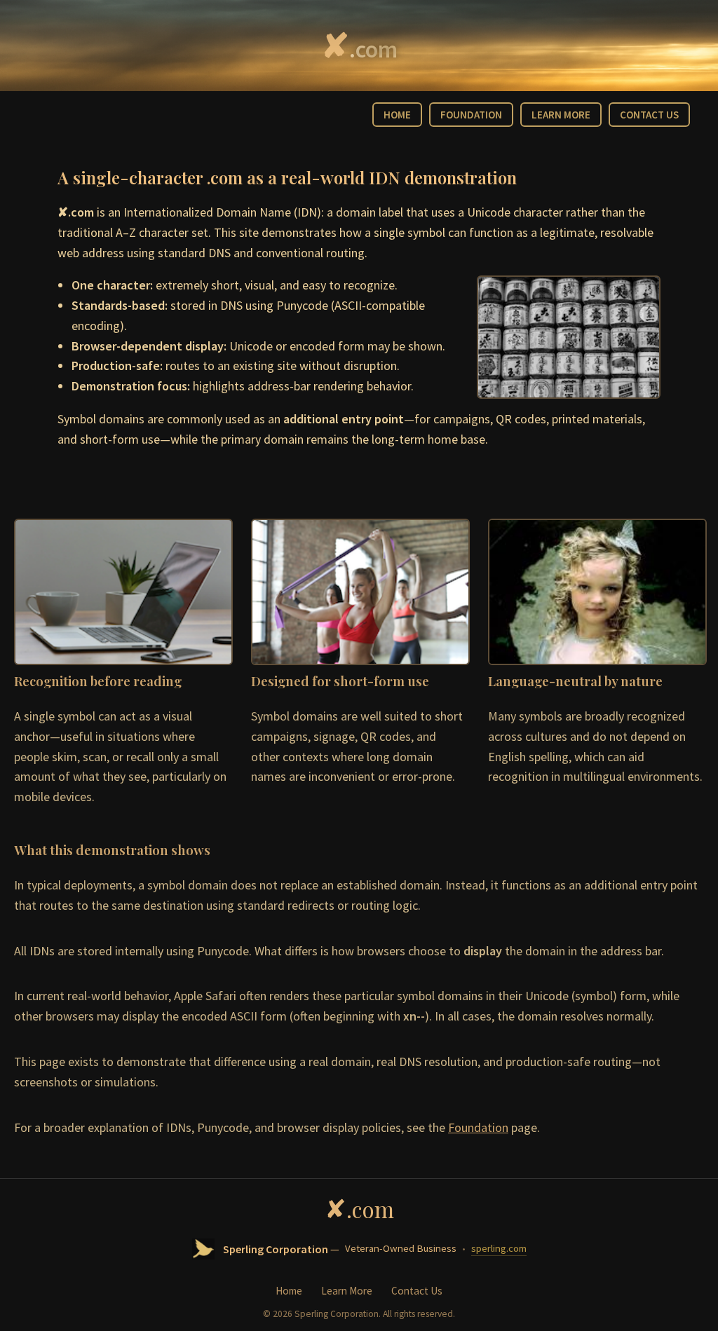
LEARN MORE (560, 114)
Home (289, 1290)
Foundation (478, 1127)
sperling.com (499, 1248)
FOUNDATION (471, 114)
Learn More (346, 1290)
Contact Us (416, 1290)
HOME (397, 114)
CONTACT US (649, 114)
